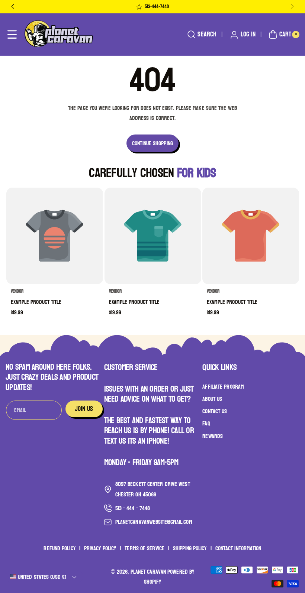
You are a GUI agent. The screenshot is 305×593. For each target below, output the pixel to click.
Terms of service (144, 548)
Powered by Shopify (169, 576)
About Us (212, 398)
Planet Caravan (148, 571)
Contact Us (214, 411)
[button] (12, 34)
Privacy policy (100, 548)
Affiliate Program (223, 387)
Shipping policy (190, 548)
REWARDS (212, 436)
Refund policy (59, 548)
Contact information (238, 548)
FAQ (206, 423)
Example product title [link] (36, 302)
